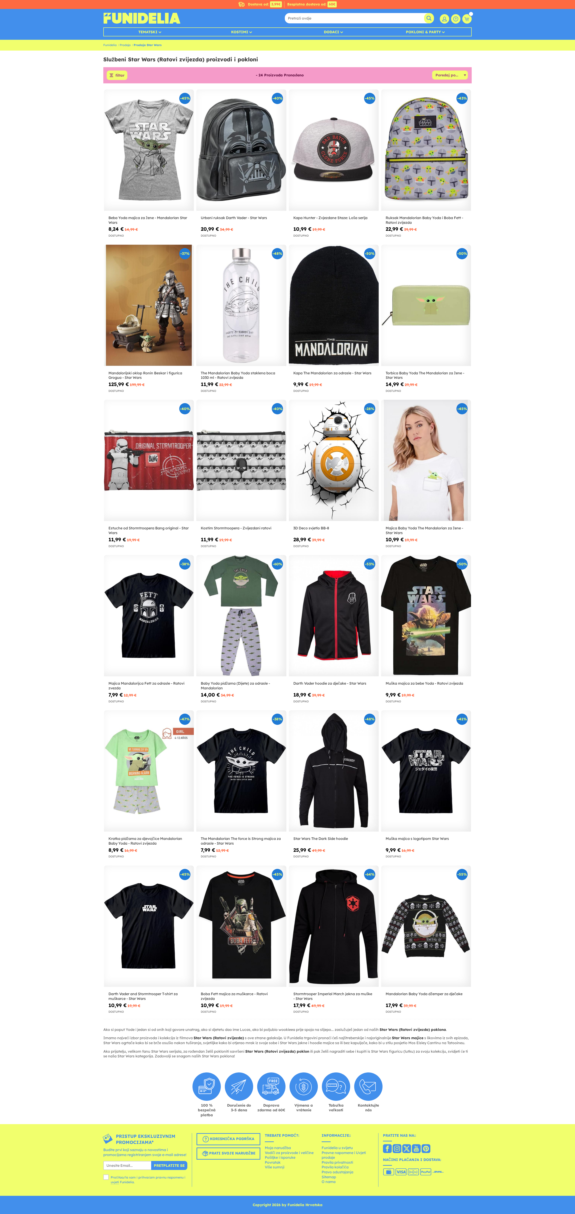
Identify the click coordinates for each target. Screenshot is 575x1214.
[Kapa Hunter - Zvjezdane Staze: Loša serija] (334, 150)
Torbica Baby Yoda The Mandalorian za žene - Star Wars (425, 375)
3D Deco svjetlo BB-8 (311, 528)
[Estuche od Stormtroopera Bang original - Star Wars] (149, 460)
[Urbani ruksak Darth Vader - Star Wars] (241, 150)
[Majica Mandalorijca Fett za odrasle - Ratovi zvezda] (149, 616)
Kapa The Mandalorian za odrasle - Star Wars (332, 373)
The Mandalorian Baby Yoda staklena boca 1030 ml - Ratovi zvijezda (238, 375)
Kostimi (239, 32)
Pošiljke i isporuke (280, 1157)
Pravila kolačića (335, 1167)
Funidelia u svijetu (337, 1147)
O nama (329, 1181)
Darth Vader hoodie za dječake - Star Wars (329, 683)
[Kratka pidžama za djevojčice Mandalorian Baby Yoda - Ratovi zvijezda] (149, 771)
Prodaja (125, 45)
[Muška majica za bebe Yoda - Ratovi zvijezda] (426, 616)
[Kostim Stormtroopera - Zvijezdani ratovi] (241, 460)
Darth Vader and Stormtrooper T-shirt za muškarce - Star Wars (143, 996)
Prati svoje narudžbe (231, 1153)
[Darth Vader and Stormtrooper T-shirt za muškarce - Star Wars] (149, 926)
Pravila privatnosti (337, 1162)
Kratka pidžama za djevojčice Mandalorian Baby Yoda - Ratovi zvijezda (145, 841)
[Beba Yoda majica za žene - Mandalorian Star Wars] (149, 150)
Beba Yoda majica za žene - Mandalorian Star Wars (147, 220)
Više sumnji (274, 1167)
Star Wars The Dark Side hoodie (320, 838)
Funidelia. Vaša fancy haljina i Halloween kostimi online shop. (141, 18)
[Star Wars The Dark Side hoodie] (334, 771)
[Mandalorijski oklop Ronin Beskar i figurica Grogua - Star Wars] (149, 305)
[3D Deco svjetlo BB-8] (334, 460)
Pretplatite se (169, 1165)
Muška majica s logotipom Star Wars (417, 838)
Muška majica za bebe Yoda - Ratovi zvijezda (424, 683)
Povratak (273, 1162)
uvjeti (115, 1182)
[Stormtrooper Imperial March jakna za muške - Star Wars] (334, 926)
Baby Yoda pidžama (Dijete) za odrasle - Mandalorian (235, 685)
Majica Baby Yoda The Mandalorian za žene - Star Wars (424, 530)
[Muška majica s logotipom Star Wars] (426, 771)
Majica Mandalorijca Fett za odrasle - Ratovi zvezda (146, 685)
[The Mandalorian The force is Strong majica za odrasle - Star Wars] (241, 771)
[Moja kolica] (467, 19)
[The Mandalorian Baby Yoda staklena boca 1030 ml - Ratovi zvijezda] (241, 305)
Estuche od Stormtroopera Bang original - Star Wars (148, 530)
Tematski (147, 32)
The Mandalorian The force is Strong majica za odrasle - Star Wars (241, 841)
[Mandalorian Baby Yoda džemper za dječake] (426, 926)
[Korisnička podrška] (455, 19)
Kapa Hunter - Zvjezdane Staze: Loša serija (330, 217)
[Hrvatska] (387, 1149)
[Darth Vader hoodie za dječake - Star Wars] (334, 616)
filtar (119, 75)
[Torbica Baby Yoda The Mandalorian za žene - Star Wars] (426, 305)
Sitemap (329, 1177)
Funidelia (110, 45)
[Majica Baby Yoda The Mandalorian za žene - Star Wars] (426, 460)
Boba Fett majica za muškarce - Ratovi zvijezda (234, 996)
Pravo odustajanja (337, 1172)
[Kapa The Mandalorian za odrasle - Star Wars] (334, 305)
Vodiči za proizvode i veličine (289, 1152)
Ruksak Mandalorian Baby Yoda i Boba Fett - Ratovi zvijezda (424, 220)
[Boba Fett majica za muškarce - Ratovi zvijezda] (241, 926)
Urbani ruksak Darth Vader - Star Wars (234, 217)
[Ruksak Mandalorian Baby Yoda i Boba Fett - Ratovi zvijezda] (426, 150)
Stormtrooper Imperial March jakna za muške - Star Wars (332, 996)
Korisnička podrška (231, 1139)
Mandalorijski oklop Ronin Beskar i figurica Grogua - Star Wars (145, 375)
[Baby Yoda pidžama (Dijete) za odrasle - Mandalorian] (241, 616)
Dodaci (331, 32)
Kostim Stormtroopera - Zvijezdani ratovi (236, 528)
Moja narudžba (278, 1147)
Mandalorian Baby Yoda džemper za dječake (424, 994)
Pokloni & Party (423, 32)
